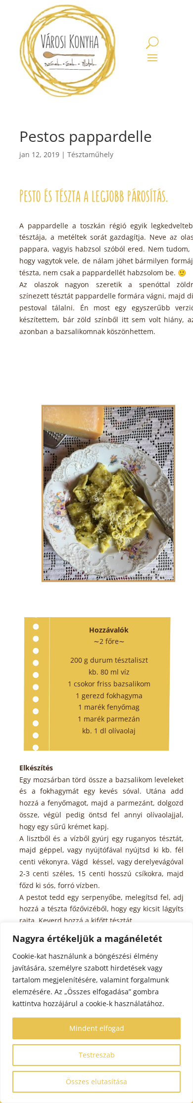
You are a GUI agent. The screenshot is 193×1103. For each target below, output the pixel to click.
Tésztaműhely (90, 154)
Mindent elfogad (96, 1028)
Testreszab (97, 1055)
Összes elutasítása (96, 1081)
